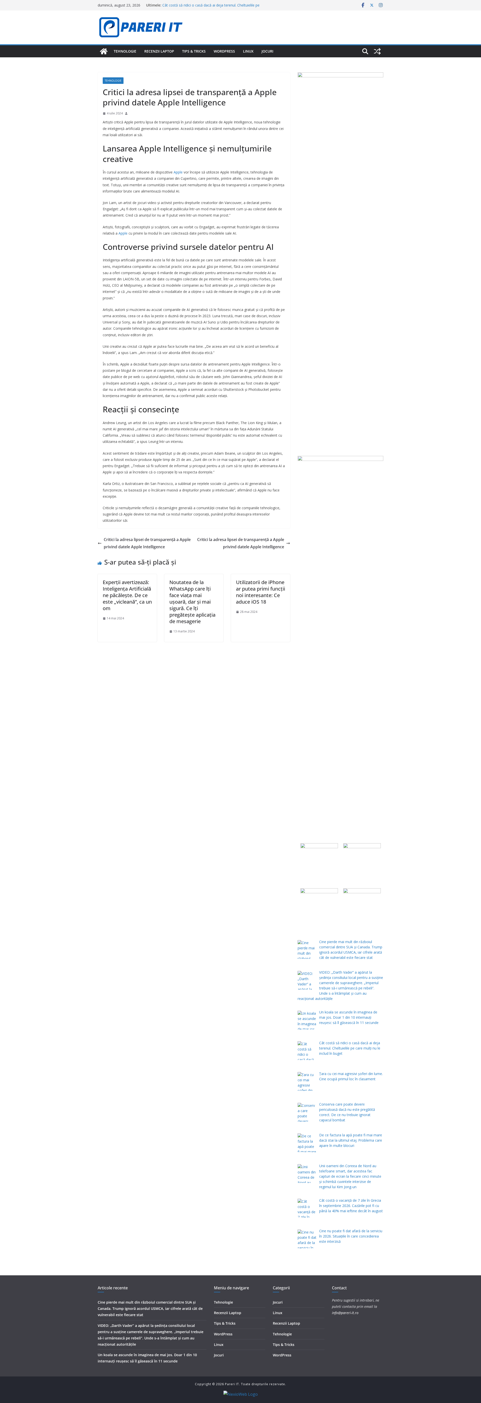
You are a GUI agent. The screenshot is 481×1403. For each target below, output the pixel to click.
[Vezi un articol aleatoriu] (377, 51)
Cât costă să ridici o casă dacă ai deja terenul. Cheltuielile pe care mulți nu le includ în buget (211, 8)
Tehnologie (125, 51)
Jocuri (267, 51)
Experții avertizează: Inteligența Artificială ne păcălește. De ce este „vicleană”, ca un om (127, 595)
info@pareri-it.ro (345, 1312)
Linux (248, 51)
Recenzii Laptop (159, 51)
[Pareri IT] (104, 51)
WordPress (224, 51)
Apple (178, 172)
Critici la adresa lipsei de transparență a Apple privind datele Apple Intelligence (147, 543)
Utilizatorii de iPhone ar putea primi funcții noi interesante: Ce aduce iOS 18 (260, 592)
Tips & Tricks (194, 51)
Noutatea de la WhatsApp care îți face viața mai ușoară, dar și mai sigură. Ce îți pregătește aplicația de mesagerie (192, 602)
